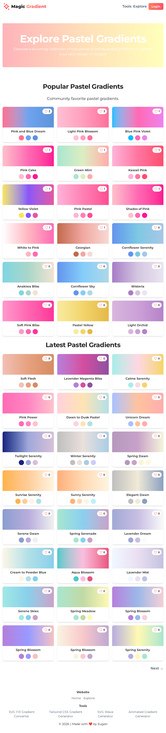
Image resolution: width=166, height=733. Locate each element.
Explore (140, 6)
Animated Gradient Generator (143, 714)
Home (76, 698)
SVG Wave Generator (105, 714)
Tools (126, 6)
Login (156, 6)
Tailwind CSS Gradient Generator (65, 714)
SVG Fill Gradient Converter (22, 714)
